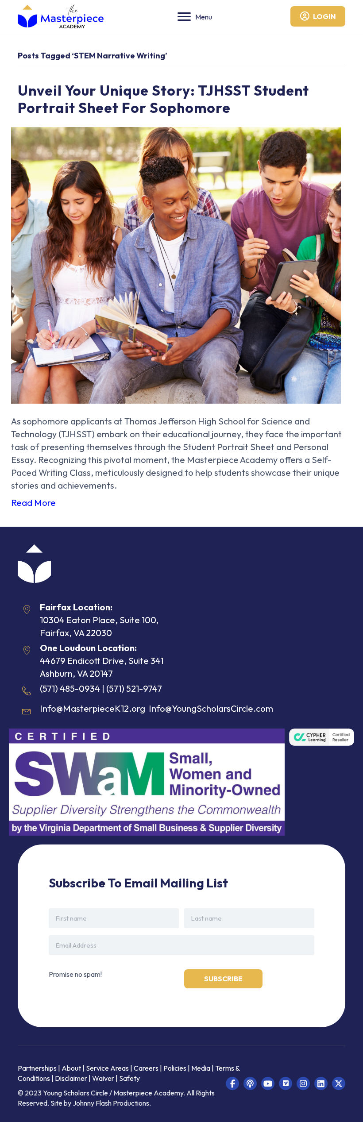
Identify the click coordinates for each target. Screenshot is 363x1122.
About (71, 1068)
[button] (232, 1083)
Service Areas (107, 1068)
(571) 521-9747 (134, 688)
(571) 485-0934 (70, 688)
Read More (33, 502)
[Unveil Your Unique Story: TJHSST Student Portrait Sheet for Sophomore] (176, 264)
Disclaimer (72, 1078)
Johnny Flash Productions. (112, 1103)
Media (200, 1068)
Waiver (103, 1078)
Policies (174, 1068)
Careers (146, 1068)
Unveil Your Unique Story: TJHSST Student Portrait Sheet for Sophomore (163, 98)
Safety (129, 1078)
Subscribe (223, 978)
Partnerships (38, 1068)
